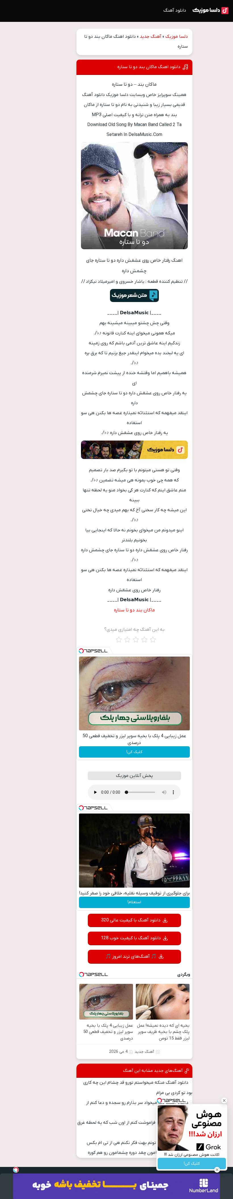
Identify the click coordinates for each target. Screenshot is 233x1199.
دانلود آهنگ (174, 10)
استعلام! (134, 902)
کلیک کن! (134, 752)
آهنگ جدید (150, 36)
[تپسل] (81, 651)
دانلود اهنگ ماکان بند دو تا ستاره (148, 67)
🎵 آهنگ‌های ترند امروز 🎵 (131, 956)
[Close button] (224, 1100)
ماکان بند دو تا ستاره (134, 610)
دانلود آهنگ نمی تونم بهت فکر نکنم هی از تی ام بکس (137, 1143)
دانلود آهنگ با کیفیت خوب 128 (131, 938)
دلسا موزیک (176, 36)
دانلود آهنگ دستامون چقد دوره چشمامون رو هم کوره (138, 1153)
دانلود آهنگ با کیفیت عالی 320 (131, 920)
